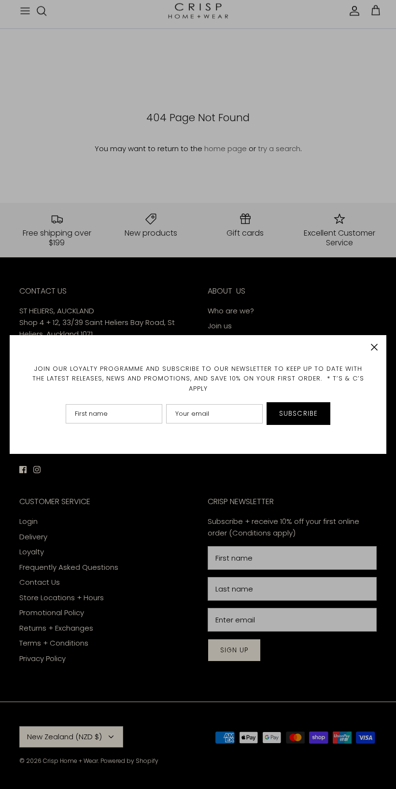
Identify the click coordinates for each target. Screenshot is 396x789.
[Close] (374, 347)
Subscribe (298, 413)
